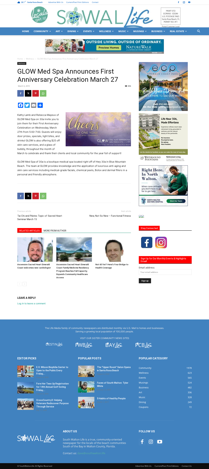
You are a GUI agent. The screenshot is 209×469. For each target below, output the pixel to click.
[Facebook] (178, 2)
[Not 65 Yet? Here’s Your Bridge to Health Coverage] (113, 249)
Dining (71, 31)
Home (25, 31)
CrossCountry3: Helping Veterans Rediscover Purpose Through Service (52, 403)
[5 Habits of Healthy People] (86, 402)
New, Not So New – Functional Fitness (110, 215)
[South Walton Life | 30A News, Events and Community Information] (104, 16)
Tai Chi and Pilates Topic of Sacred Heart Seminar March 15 (39, 217)
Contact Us (187, 466)
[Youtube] (189, 2)
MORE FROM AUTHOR (55, 230)
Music (122, 31)
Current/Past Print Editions (77, 2)
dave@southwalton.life (91, 453)
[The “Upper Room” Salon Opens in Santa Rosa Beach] (86, 371)
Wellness (105, 31)
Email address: (147, 267)
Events (87, 31)
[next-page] (25, 284)
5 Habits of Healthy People (111, 398)
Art (58, 31)
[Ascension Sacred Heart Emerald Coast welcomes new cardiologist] (35, 249)
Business (156, 31)
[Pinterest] (35, 93)
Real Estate (177, 31)
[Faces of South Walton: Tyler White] (86, 387)
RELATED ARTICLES (29, 230)
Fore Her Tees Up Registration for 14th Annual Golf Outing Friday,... (52, 386)
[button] (198, 31)
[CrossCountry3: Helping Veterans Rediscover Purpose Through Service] (25, 404)
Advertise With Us (55, 2)
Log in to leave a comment (31, 303)
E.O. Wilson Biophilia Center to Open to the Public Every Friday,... (52, 370)
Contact (95, 2)
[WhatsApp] (43, 93)
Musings (138, 31)
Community (41, 31)
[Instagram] (183, 2)
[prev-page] (19, 284)
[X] (28, 93)
